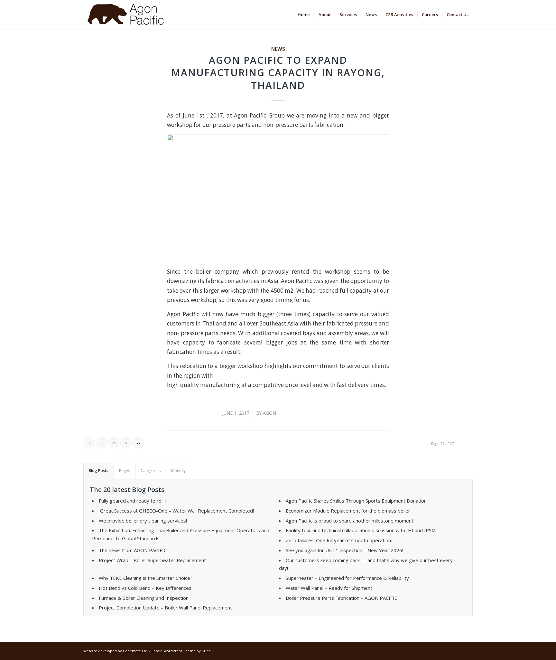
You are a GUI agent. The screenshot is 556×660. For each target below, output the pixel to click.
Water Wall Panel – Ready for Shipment (329, 588)
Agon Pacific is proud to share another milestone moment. (350, 520)
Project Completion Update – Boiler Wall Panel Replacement (165, 607)
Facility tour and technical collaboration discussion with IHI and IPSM (361, 530)
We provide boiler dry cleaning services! (143, 520)
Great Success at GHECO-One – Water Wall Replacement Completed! (176, 510)
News (278, 48)
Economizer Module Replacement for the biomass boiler (348, 510)
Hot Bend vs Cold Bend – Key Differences (145, 588)
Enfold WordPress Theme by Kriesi (181, 650)
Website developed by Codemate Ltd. (115, 650)
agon (269, 413)
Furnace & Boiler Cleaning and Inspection (144, 598)
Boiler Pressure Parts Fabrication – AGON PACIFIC (341, 598)
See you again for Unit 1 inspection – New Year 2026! (344, 550)
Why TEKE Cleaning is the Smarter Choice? (145, 578)
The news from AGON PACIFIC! (133, 550)
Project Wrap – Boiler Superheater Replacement (152, 560)
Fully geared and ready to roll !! (133, 500)
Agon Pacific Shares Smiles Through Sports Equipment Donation (356, 500)
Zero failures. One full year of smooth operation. (339, 540)
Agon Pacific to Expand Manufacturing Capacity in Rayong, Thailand (278, 72)
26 (126, 442)
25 (114, 442)
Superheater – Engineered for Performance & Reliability (347, 578)
